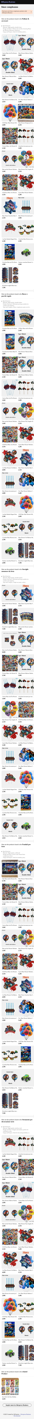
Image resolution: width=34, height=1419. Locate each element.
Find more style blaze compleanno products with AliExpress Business (14, 11)
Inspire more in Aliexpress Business (17, 1405)
